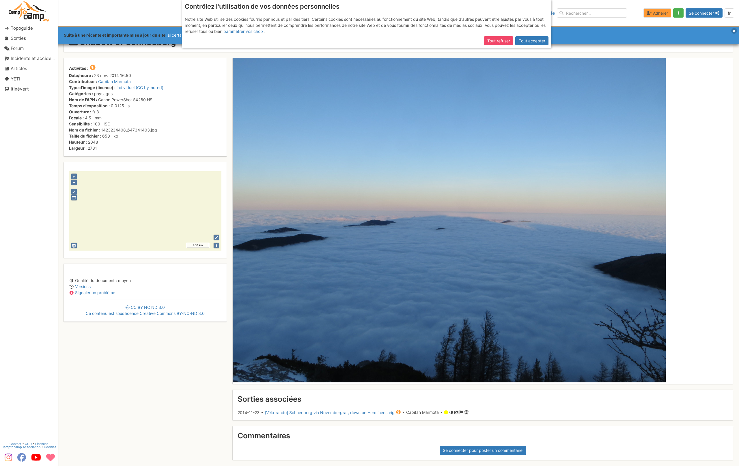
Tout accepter (532, 40)
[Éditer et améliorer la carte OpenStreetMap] (216, 237)
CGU (28, 444)
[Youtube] (36, 459)
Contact (15, 444)
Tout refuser (498, 40)
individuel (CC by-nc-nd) (140, 87)
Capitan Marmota (114, 81)
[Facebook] (21, 459)
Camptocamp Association (20, 447)
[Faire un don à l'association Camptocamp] (50, 459)
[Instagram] (7, 459)
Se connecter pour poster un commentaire (482, 450)
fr (729, 13)
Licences (41, 444)
